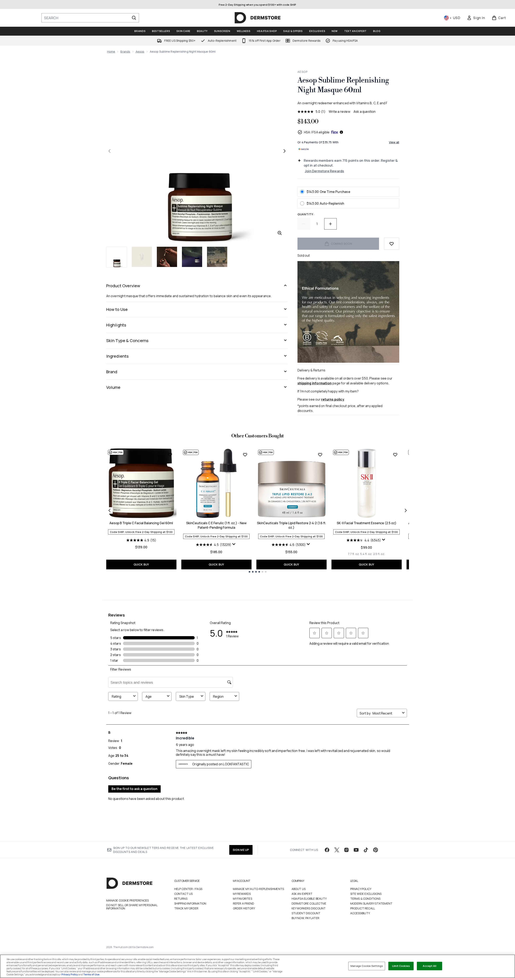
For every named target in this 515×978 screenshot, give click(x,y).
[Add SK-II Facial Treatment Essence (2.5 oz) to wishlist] (395, 454)
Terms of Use (91, 974)
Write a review (339, 111)
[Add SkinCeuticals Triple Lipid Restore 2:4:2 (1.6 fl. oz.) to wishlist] (320, 454)
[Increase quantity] (330, 224)
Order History (244, 908)
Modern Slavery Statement (371, 903)
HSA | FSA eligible (317, 132)
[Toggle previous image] (109, 151)
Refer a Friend (243, 903)
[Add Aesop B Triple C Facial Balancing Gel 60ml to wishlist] (170, 454)
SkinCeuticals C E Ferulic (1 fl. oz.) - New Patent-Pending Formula (216, 525)
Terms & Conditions (365, 898)
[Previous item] (109, 510)
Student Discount (306, 913)
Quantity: (305, 214)
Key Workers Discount (309, 908)
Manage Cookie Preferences (127, 900)
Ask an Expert (302, 894)
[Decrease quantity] (303, 224)
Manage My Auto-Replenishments (258, 889)
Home (111, 51)
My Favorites (242, 898)
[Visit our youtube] (356, 850)
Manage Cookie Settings (366, 966)
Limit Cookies (401, 966)
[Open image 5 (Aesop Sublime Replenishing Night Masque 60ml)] (217, 257)
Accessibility (360, 913)
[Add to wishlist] (391, 244)
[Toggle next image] (284, 151)
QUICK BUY (141, 564)
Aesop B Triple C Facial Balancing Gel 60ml (141, 523)
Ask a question (365, 111)
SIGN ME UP (241, 850)
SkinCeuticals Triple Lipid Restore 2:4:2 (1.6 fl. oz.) (291, 525)
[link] (475, 18)
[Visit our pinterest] (375, 850)
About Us (299, 889)
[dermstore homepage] (257, 17)
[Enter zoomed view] (280, 233)
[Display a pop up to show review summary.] (234, 545)
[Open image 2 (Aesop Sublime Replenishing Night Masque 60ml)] (142, 257)
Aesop (140, 51)
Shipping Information (190, 903)
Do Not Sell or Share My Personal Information (131, 907)
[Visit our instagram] (346, 850)
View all (394, 142)
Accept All (429, 966)
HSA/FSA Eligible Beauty (309, 898)
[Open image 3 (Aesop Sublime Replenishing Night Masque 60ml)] (167, 257)
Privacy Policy (361, 889)
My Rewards (242, 894)
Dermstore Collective (309, 903)
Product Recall (362, 908)
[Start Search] (134, 17)
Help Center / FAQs (188, 889)
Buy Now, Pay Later (306, 918)
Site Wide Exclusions (366, 894)
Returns (180, 898)
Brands (125, 51)
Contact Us (183, 894)
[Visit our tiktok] (366, 850)
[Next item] (405, 510)
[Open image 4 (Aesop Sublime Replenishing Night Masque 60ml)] (192, 257)
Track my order (186, 908)
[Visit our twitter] (337, 850)
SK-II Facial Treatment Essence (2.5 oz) (366, 523)
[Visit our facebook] (327, 850)
